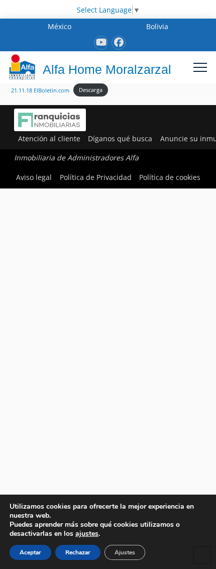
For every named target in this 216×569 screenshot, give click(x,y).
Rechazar (77, 552)
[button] (200, 67)
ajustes (86, 533)
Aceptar (30, 552)
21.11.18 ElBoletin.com (40, 89)
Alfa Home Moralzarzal (107, 69)
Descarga (90, 89)
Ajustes (125, 552)
